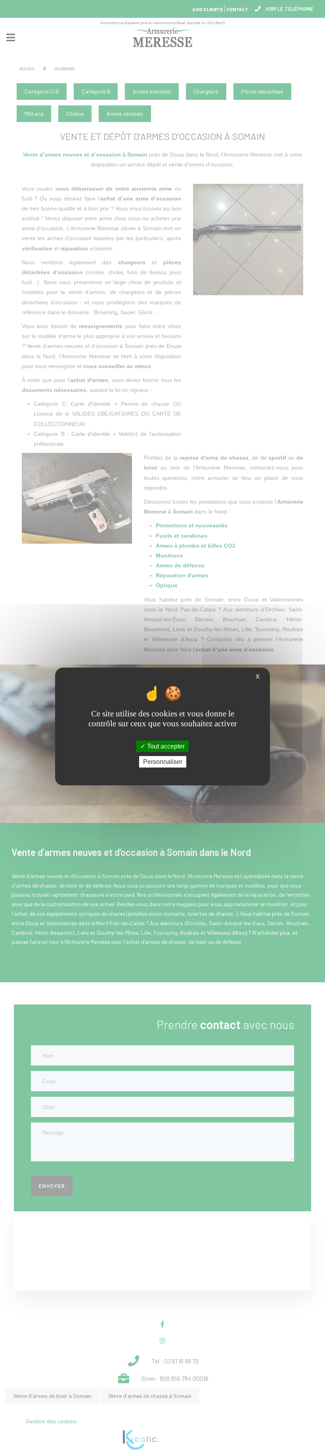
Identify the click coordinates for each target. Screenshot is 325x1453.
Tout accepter (165, 746)
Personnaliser (162, 761)
